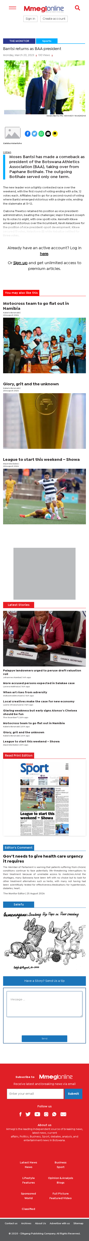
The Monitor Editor (14, 894)
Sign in (30, 19)
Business (60, 1162)
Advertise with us (60, 1224)
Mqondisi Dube (10, 464)
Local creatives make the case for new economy (39, 701)
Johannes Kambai (12, 677)
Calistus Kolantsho (12, 143)
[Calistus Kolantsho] (12, 132)
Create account (54, 19)
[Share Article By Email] (48, 134)
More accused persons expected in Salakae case (39, 683)
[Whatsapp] (55, 1114)
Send (44, 1039)
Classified (28, 1209)
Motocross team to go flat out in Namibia (34, 723)
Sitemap (78, 1224)
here (44, 254)
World (28, 1198)
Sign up (20, 263)
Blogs (60, 1182)
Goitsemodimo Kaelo (13, 696)
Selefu (19, 904)
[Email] (65, 1114)
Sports (46, 41)
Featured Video (60, 1198)
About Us (40, 1224)
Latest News (28, 1162)
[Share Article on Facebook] (27, 134)
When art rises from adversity (25, 692)
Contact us (11, 1224)
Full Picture (61, 1193)
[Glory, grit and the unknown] (44, 421)
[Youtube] (39, 1114)
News (28, 1167)
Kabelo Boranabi (11, 313)
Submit (73, 1094)
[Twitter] (29, 1114)
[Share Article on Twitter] (34, 134)
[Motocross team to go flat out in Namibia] (44, 345)
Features (28, 1182)
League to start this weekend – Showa (41, 459)
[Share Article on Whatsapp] (41, 134)
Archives (26, 1224)
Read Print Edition (18, 755)
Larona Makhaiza (11, 687)
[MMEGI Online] (44, 9)
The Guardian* (10, 718)
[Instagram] (47, 1114)
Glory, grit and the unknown (31, 384)
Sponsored (28, 1193)
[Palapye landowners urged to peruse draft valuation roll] (44, 638)
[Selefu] (44, 940)
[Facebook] (21, 1114)
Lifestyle (28, 1178)
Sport (61, 1167)
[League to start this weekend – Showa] (44, 496)
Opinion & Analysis (60, 1178)
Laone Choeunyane (13, 705)
